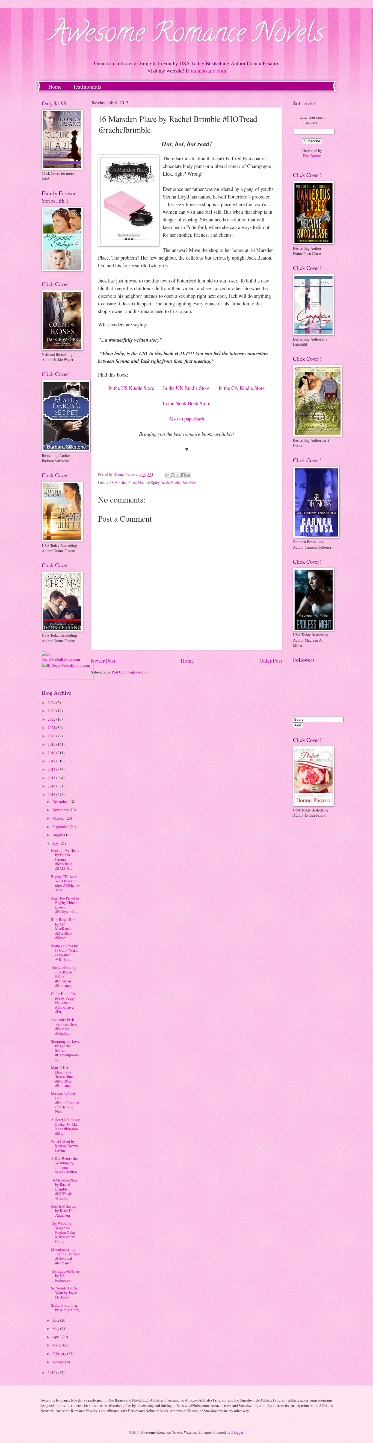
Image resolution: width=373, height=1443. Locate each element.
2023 (52, 710)
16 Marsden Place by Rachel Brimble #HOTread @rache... (64, 1189)
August (58, 834)
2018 (52, 752)
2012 (52, 1372)
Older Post (270, 660)
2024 (52, 702)
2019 (52, 744)
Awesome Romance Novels (186, 35)
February (59, 1353)
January (58, 1361)
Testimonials (87, 86)
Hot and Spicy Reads (154, 482)
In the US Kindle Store (131, 387)
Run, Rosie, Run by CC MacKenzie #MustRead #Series (63, 928)
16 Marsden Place (123, 482)
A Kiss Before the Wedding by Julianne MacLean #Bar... (65, 1165)
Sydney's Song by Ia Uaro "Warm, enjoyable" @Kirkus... (65, 952)
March (57, 1345)
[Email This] (167, 475)
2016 (52, 769)
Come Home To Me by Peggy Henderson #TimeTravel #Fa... (63, 1002)
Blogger (237, 1432)
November (60, 809)
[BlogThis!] (172, 475)
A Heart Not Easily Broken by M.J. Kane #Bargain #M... (65, 1126)
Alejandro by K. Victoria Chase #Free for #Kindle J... (64, 1026)
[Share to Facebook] (183, 475)
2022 (52, 719)
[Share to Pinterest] (188, 475)
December (60, 801)
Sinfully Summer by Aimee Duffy (65, 1307)
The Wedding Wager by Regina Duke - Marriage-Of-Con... (64, 1232)
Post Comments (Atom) (130, 672)
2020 (52, 735)
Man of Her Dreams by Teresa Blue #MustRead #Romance (62, 1076)
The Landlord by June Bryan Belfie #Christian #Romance (63, 976)
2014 (52, 786)
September (61, 826)
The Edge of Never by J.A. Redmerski (65, 1275)
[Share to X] (177, 475)
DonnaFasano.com (206, 70)
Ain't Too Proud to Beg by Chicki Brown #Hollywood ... (65, 904)
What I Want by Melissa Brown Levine (64, 1146)
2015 (52, 777)
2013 (52, 794)
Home (55, 86)
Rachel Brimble (183, 482)
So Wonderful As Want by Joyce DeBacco (64, 1292)
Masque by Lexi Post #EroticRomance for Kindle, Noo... (65, 1102)
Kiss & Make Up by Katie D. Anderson (63, 1211)
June (56, 1320)
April (56, 1336)
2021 (52, 727)
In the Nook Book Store (186, 403)
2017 (52, 760)
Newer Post (103, 660)
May (56, 1328)
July (56, 843)
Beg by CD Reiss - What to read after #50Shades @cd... (65, 883)
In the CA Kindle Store (241, 387)
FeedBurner (312, 155)
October (59, 818)
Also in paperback (186, 418)
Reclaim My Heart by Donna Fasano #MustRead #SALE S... (65, 859)
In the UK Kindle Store (186, 387)
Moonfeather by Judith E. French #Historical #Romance (65, 1256)
